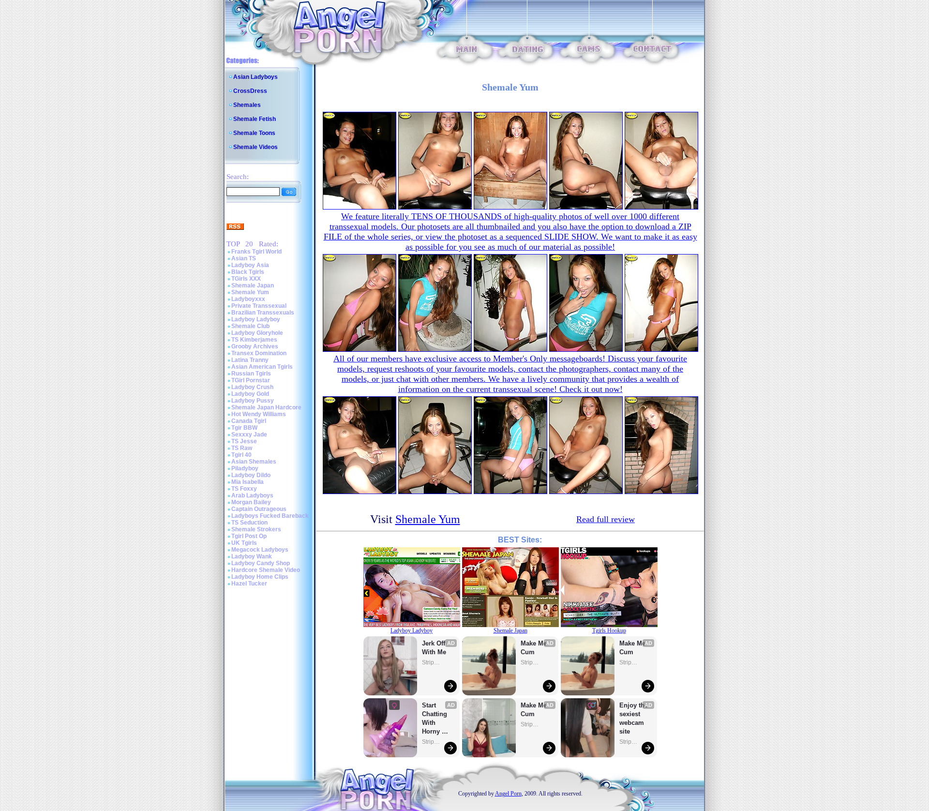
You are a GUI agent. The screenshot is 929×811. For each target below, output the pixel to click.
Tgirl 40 (241, 454)
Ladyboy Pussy (252, 400)
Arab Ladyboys (252, 495)
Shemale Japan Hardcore (266, 407)
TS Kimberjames (254, 339)
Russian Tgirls (251, 373)
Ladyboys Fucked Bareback (270, 515)
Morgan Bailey (251, 502)
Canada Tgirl (248, 421)
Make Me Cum (535, 648)
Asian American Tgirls (262, 366)
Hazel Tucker (249, 583)
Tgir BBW (244, 427)
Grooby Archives (254, 346)
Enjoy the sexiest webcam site (633, 718)
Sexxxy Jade (249, 434)
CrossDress (250, 91)
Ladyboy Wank (251, 556)
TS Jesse (244, 441)
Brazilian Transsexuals (262, 312)
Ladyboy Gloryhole (257, 333)
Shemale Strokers (256, 529)
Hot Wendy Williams (258, 414)
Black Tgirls (247, 272)
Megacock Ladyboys (259, 549)
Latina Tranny (250, 360)
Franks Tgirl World (256, 251)
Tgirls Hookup (609, 630)
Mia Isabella (247, 482)
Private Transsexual (258, 305)
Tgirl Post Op (249, 536)
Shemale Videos (255, 147)
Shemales (247, 105)
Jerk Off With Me (434, 648)
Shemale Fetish (254, 119)
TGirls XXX (246, 278)
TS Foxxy (244, 488)
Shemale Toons (254, 133)
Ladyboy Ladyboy (255, 319)
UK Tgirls (244, 543)
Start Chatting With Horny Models (435, 719)
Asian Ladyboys (255, 77)
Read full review (605, 519)
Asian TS (243, 258)
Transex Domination (258, 353)
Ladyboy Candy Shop (260, 563)
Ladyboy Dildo (250, 475)
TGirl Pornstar (250, 380)
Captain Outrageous (258, 509)
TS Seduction (249, 522)
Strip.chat (431, 662)
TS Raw (241, 448)
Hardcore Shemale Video (265, 570)
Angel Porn (508, 793)
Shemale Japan (252, 285)
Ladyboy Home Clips (259, 576)
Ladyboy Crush (252, 387)
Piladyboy (244, 468)
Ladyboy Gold (250, 393)
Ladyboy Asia (250, 265)
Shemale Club (250, 326)
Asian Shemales (253, 461)
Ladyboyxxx (248, 299)
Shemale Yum (250, 292)
